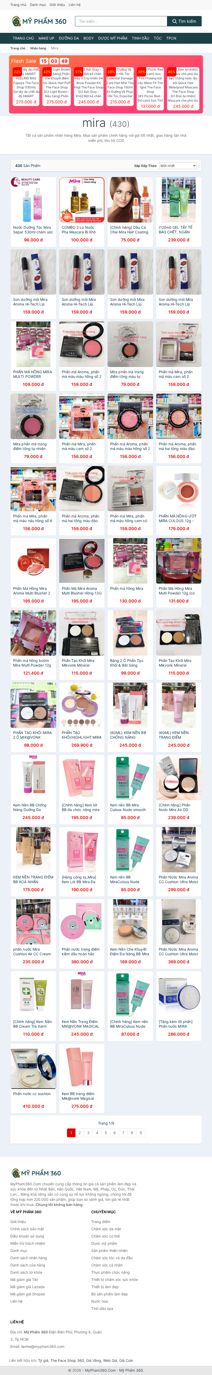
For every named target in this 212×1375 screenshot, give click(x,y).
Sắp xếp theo (145, 166)
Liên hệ (75, 5)
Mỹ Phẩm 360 (131, 1370)
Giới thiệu (57, 5)
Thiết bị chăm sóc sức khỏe (114, 1279)
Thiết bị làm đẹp (105, 1287)
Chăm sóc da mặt (106, 1229)
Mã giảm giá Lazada (27, 1287)
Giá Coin (126, 1360)
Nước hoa (99, 1301)
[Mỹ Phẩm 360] (36, 1173)
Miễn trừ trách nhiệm (27, 1243)
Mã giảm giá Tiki (24, 1279)
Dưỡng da (69, 38)
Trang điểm (100, 1221)
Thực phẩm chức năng (110, 1272)
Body (89, 38)
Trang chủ (18, 5)
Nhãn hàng (38, 48)
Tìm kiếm (186, 21)
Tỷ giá (43, 1360)
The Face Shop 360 (67, 1360)
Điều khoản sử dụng (27, 1236)
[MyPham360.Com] (39, 21)
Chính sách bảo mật (27, 1229)
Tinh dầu (140, 38)
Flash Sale (23, 61)
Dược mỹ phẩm (112, 38)
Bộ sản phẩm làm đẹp (109, 1294)
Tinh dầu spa (102, 1308)
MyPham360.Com (100, 1370)
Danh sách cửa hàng (27, 1265)
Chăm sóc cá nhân (107, 1265)
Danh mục (38, 5)
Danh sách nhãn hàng (28, 1258)
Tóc (158, 38)
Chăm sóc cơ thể (105, 1236)
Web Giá (110, 1360)
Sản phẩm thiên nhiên (109, 1250)
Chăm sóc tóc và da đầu (112, 1258)
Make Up (46, 38)
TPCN (171, 38)
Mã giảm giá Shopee (27, 1294)
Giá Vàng (93, 1360)
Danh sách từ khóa (26, 1272)
